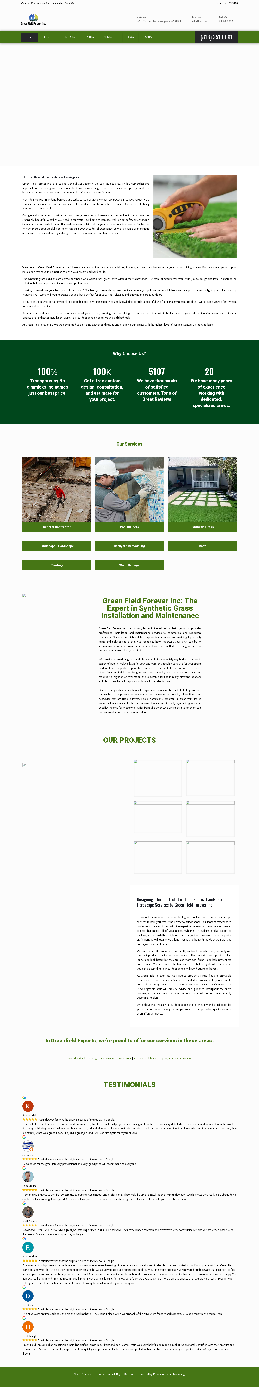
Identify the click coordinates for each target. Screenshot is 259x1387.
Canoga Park (96, 1058)
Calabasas (151, 1058)
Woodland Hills (77, 1058)
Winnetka (111, 1058)
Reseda (176, 1058)
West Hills (125, 1058)
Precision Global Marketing (169, 1374)
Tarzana (138, 1058)
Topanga (164, 1058)
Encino (187, 1058)
